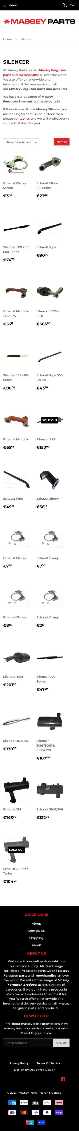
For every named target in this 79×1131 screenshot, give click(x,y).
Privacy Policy (18, 1063)
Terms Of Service (48, 1063)
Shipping (36, 938)
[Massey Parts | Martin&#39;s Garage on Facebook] (63, 1080)
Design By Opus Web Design (34, 1069)
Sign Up (61, 1043)
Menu (12, 5)
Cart (72, 5)
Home (7, 39)
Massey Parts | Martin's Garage (40, 1092)
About (36, 923)
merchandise (29, 75)
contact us (22, 118)
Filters (61, 142)
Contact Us (36, 931)
